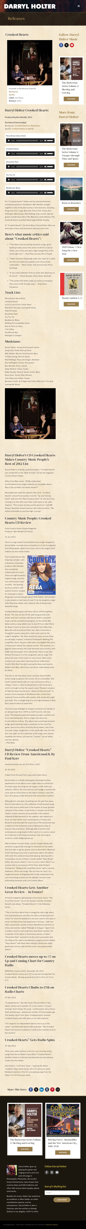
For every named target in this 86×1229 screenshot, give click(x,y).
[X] (36, 1089)
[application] (30, 140)
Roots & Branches (71, 203)
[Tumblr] (47, 1089)
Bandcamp (13, 92)
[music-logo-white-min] (29, 3)
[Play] (9, 140)
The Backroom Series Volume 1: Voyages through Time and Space (71, 153)
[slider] (50, 140)
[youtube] (72, 45)
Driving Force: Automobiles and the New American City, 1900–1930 (62, 1143)
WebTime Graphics (52, 1225)
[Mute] (45, 140)
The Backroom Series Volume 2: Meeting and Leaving (70, 87)
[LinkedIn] (41, 1089)
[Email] (57, 1089)
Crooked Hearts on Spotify (23, 129)
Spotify (12, 95)
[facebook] (61, 45)
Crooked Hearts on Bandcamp (27, 126)
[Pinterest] (52, 1089)
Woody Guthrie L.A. (72, 298)
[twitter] (66, 45)
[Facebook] (30, 1089)
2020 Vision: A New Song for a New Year (72, 250)
